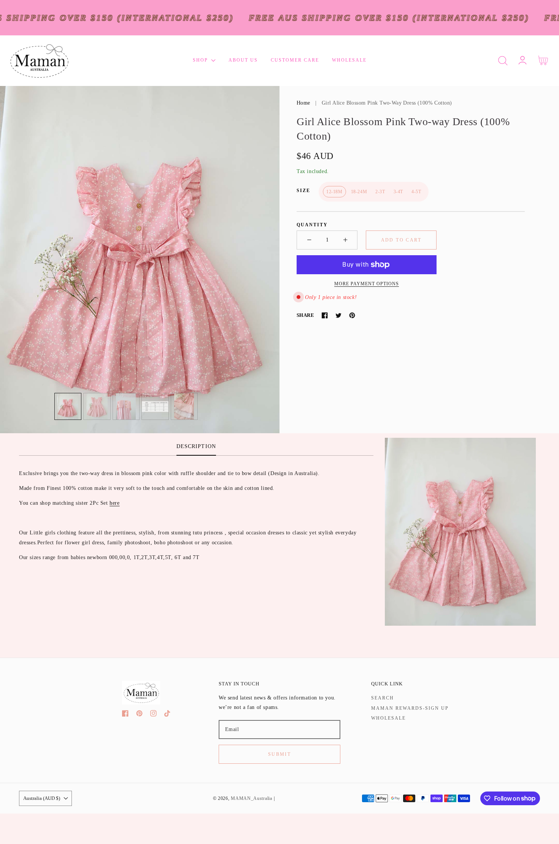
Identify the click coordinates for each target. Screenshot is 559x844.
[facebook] (125, 715)
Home (303, 103)
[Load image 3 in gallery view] (126, 406)
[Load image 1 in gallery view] (68, 406)
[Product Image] (140, 260)
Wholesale (388, 718)
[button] (502, 60)
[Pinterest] (352, 315)
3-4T (398, 191)
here (114, 503)
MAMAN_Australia (251, 798)
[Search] (502, 60)
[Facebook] (325, 315)
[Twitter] (338, 315)
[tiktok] (167, 715)
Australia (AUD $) (41, 798)
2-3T (380, 191)
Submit (279, 754)
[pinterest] (139, 715)
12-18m (334, 191)
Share (305, 315)
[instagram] (153, 715)
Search (382, 698)
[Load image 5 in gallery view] (184, 406)
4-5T (416, 191)
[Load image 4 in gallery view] (155, 406)
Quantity (312, 224)
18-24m (359, 191)
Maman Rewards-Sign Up (410, 708)
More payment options (366, 283)
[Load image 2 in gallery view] (97, 406)
